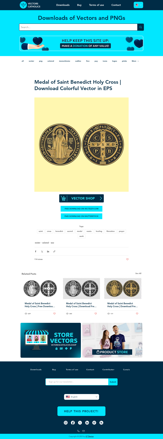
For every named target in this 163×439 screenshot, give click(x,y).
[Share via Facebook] (35, 251)
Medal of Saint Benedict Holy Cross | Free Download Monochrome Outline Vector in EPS (40, 305)
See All (138, 273)
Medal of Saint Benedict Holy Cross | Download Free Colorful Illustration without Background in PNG (122, 305)
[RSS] (101, 423)
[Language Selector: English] (138, 5)
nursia (89, 231)
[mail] (83, 431)
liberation (110, 231)
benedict (59, 231)
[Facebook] (73, 423)
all (23, 61)
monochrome (64, 61)
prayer (121, 231)
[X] (80, 423)
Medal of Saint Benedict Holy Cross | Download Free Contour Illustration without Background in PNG (81, 305)
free (88, 61)
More (134, 61)
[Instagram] (66, 423)
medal (79, 231)
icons (105, 61)
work (81, 236)
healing (99, 231)
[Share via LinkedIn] (48, 251)
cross (49, 231)
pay (96, 61)
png (40, 61)
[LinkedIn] (87, 423)
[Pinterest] (94, 423)
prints (124, 61)
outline (78, 61)
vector (31, 61)
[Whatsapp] (78, 431)
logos (114, 61)
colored (50, 61)
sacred (70, 231)
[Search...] (140, 27)
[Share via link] (54, 251)
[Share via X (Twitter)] (42, 251)
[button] (127, 369)
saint (41, 231)
